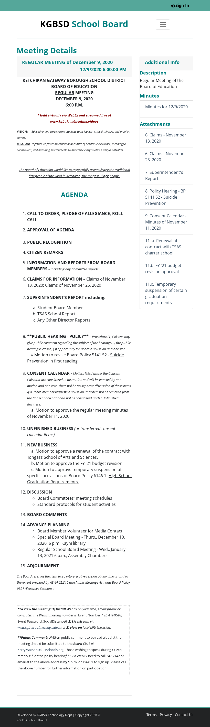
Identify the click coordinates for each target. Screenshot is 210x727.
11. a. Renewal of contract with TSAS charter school (163, 247)
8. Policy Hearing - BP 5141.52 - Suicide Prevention (165, 197)
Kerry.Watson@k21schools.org (40, 649)
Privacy (166, 714)
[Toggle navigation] (163, 24)
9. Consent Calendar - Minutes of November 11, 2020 (166, 222)
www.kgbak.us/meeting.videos (74, 121)
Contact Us (184, 714)
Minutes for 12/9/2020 (166, 107)
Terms (151, 714)
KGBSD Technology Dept (54, 715)
